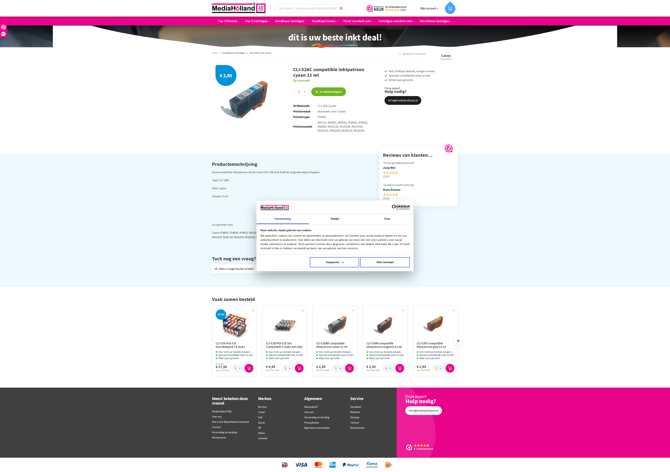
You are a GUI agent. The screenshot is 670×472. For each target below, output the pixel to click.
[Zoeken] (341, 8)
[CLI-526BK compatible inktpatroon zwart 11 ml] (335, 325)
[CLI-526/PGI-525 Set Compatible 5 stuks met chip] (285, 325)
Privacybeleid (311, 422)
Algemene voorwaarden (317, 427)
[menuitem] (312, 8)
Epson (261, 422)
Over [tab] (387, 218)
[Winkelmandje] (450, 8)
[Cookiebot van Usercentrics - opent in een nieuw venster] (394, 207)
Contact (216, 427)
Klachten (355, 412)
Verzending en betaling (224, 432)
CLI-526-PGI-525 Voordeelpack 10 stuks (230, 345)
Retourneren (219, 437)
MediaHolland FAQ (222, 411)
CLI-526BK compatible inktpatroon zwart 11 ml (331, 345)
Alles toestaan (385, 262)
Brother (262, 407)
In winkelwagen (330, 92)
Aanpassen (332, 262)
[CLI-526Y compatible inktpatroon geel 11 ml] (435, 325)
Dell (260, 417)
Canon (261, 412)
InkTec (261, 433)
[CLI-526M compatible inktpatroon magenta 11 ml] (385, 325)
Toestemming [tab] (282, 218)
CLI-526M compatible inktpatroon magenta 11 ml (384, 345)
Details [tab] (335, 218)
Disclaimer (356, 407)
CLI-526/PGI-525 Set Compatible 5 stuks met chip (284, 345)
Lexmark (262, 438)
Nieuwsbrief (311, 407)
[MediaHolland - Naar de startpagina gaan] (239, 8)
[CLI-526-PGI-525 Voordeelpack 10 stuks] (234, 325)
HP (259, 427)
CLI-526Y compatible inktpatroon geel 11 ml (431, 345)
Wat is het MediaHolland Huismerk (230, 422)
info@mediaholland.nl (403, 100)
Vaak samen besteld (233, 299)
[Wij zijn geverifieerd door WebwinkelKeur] (449, 148)
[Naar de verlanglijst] (253, 311)
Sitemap (354, 417)
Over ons (217, 416)
